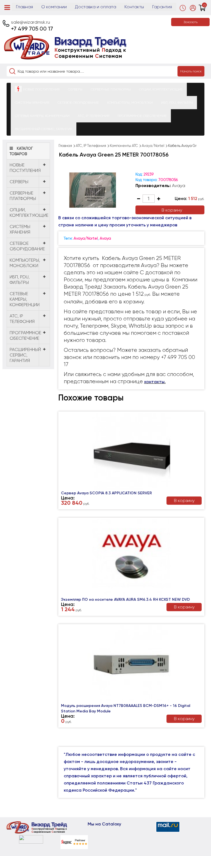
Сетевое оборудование (78, 103)
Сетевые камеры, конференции (42, 116)
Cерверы (75, 89)
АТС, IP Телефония (93, 116)
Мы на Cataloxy (104, 824)
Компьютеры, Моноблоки (130, 103)
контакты (154, 381)
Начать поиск (191, 71)
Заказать (191, 22)
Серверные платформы (111, 89)
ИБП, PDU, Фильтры (177, 103)
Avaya (178, 185)
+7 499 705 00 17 (32, 28)
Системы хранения (32, 103)
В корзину (172, 210)
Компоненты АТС (124, 146)
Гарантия (162, 6)
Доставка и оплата (95, 6)
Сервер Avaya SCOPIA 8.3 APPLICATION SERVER (106, 493)
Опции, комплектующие (161, 89)
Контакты (134, 6)
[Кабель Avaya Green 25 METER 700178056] (92, 190)
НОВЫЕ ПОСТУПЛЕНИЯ (41, 89)
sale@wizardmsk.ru (30, 22)
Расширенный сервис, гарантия (43, 129)
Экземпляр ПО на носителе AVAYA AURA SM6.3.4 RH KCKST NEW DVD (125, 599)
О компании (54, 6)
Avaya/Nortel (153, 146)
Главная (24, 6)
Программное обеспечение (142, 116)
